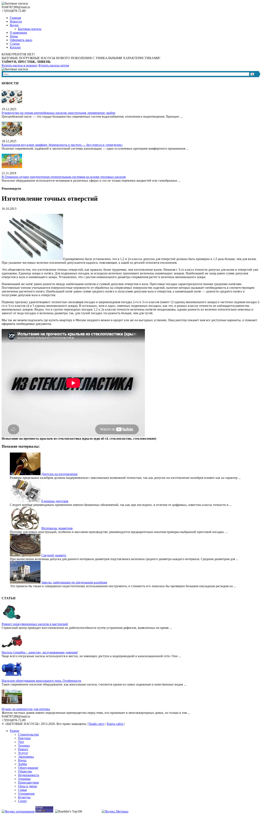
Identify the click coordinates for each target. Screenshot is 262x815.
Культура (24, 797)
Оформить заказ (21, 40)
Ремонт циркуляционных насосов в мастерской (35, 624)
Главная (15, 17)
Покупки (24, 738)
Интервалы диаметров (57, 528)
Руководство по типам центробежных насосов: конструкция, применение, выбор (58, 113)
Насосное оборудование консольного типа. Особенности (41, 680)
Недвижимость (28, 775)
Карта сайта (115, 724)
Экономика (26, 756)
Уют (21, 742)
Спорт (22, 801)
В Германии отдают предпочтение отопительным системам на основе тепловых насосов (64, 177)
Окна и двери (27, 786)
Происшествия (28, 782)
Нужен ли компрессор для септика (26, 709)
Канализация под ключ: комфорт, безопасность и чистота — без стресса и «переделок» (62, 145)
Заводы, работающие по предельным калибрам (74, 582)
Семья (22, 790)
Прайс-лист (96, 724)
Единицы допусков (54, 501)
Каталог (15, 47)
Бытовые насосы (29, 29)
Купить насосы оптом (53, 65)
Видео (14, 25)
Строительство (28, 734)
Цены (14, 36)
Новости (16, 21)
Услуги (23, 753)
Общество (25, 771)
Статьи (15, 43)
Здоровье (24, 779)
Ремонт (23, 749)
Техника (24, 745)
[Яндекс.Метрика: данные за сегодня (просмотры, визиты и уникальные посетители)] (115, 811)
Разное (14, 730)
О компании (18, 32)
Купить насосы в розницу (20, 65)
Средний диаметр (53, 555)
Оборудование (28, 767)
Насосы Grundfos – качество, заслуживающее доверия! (40, 652)
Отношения (26, 793)
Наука (22, 760)
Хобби (22, 764)
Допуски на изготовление (59, 474)
